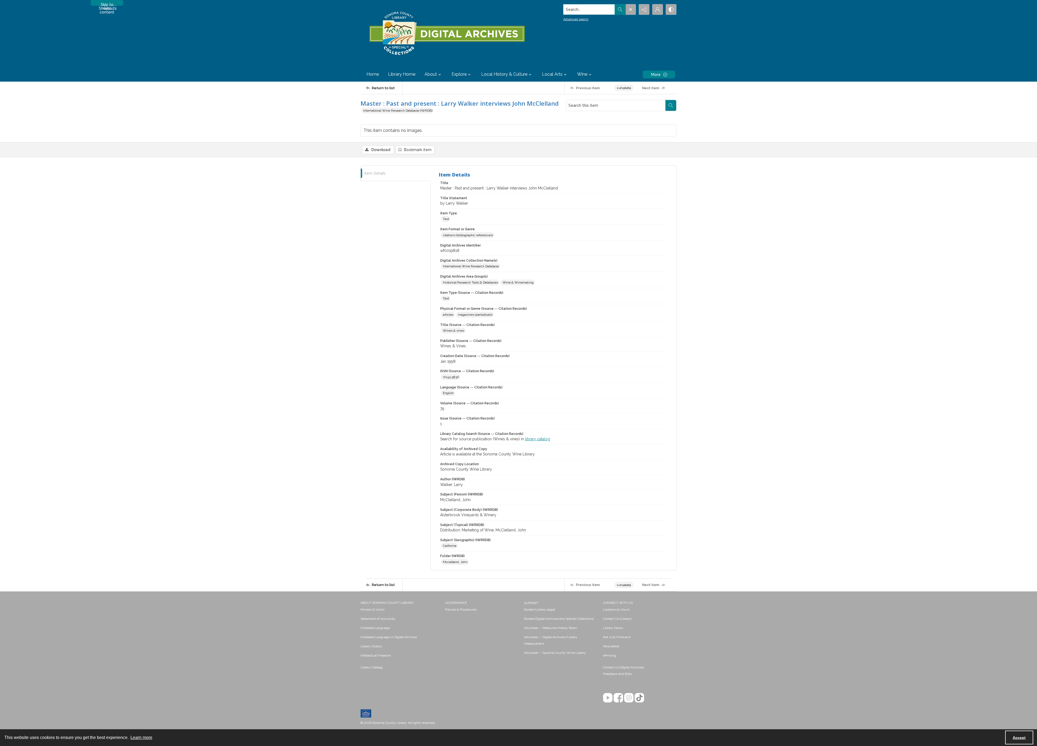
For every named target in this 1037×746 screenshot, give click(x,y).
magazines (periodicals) (475, 315)
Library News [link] (613, 628)
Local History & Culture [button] (504, 74)
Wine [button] (582, 74)
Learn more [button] (141, 737)
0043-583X (451, 377)
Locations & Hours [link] (616, 609)
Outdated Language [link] (375, 628)
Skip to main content (107, 4)
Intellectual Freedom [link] (376, 655)
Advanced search (575, 19)
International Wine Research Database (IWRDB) (397, 110)
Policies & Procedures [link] (461, 609)
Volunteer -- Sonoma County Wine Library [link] (555, 653)
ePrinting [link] (609, 655)
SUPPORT (531, 603)
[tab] (395, 173)
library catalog (537, 439)
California (449, 546)
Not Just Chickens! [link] (617, 637)
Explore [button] (459, 74)
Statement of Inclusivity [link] (378, 619)
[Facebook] (618, 697)
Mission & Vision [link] (373, 609)
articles (448, 315)
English (448, 393)
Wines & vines (453, 330)
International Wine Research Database (471, 266)
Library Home (401, 74)
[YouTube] (607, 697)
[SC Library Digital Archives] (447, 33)
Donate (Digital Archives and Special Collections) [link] (559, 619)
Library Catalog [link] (371, 667)
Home (372, 74)
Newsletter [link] (611, 646)
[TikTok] (639, 697)
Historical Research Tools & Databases (470, 282)
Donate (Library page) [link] (539, 609)
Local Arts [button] (552, 74)
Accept (1019, 737)
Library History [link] (371, 646)
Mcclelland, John (455, 562)
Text (446, 219)
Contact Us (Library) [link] (617, 619)
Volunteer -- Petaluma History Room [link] (550, 628)
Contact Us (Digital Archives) (623, 667)
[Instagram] (629, 697)
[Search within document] (670, 105)
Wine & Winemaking (518, 282)
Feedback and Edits (617, 674)
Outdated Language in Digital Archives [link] (389, 637)
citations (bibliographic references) (468, 235)
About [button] (431, 74)
